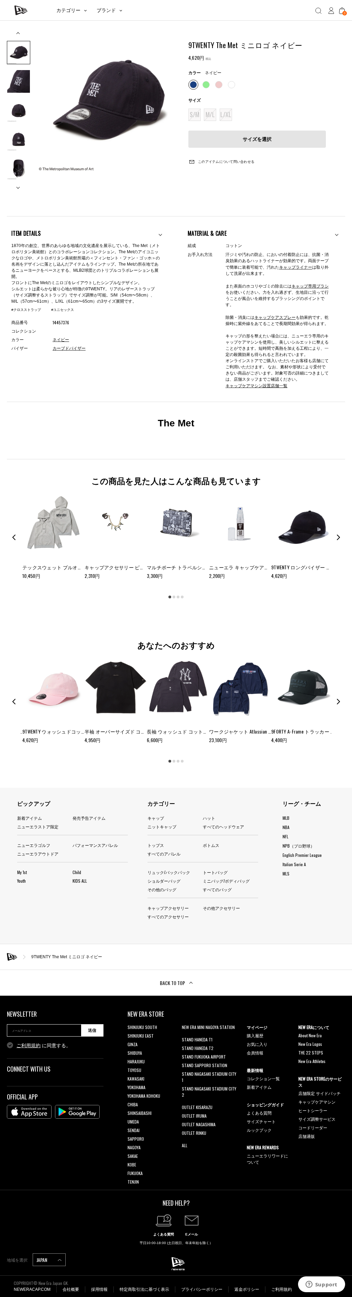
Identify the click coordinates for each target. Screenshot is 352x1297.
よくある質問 (259, 1113)
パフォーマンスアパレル (95, 845)
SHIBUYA (135, 1053)
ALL (184, 1145)
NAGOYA (134, 1147)
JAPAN (42, 1259)
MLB (286, 818)
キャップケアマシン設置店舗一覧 (256, 385)
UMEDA (133, 1122)
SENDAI (134, 1130)
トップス (155, 845)
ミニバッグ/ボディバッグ (226, 881)
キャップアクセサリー (168, 908)
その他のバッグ (161, 889)
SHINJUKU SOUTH (142, 1027)
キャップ (155, 818)
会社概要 (71, 1289)
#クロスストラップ (26, 310)
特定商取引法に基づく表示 (144, 1289)
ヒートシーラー (312, 1110)
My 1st (22, 872)
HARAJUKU (136, 1061)
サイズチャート (261, 1121)
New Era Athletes (312, 1061)
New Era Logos (310, 1044)
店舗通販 (306, 1136)
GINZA (133, 1044)
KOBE (132, 1164)
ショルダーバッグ (163, 881)
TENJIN (133, 1182)
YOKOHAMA (136, 1087)
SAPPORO (136, 1139)
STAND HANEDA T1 (197, 1039)
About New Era (310, 1035)
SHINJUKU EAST (141, 1036)
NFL (285, 836)
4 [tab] (182, 597)
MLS (286, 873)
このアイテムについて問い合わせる (225, 162)
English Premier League (302, 855)
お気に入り (257, 1044)
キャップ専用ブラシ (310, 286)
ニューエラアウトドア (37, 854)
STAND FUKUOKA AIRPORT (204, 1057)
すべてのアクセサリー (168, 916)
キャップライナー (295, 267)
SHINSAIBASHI (140, 1113)
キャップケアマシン (317, 1102)
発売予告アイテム (89, 818)
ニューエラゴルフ (33, 845)
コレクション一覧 (263, 1078)
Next (18, 185)
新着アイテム (29, 818)
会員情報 (255, 1052)
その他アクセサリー (221, 908)
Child (77, 872)
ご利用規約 (28, 1045)
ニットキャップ (161, 826)
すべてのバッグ (217, 889)
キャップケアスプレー (275, 317)
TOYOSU (134, 1070)
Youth (21, 881)
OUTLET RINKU (194, 1133)
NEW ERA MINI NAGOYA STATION (208, 1027)
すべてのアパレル (163, 854)
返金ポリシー (246, 1289)
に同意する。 (43, 1045)
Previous (18, 35)
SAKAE (133, 1156)
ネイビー (61, 339)
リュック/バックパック (168, 872)
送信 (92, 1030)
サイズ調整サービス (317, 1119)
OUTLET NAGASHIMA (199, 1124)
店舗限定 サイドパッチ (319, 1093)
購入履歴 (255, 1035)
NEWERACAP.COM (32, 1289)
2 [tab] (174, 597)
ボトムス (211, 845)
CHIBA (133, 1104)
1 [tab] (169, 597)
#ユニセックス (62, 310)
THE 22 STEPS (310, 1052)
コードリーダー (312, 1127)
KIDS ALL (80, 881)
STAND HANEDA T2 (197, 1048)
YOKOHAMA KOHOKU (144, 1096)
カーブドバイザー (69, 348)
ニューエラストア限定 (37, 826)
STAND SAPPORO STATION (204, 1065)
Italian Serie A (294, 864)
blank (186, 1036)
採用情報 (99, 1289)
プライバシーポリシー (201, 1289)
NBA (286, 827)
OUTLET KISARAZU (197, 1107)
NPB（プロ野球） (299, 846)
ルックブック (259, 1130)
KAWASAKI (136, 1079)
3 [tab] (178, 597)
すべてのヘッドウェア (223, 826)
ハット (209, 818)
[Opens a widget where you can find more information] (321, 1285)
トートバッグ (215, 872)
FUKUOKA (135, 1173)
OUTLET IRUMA (194, 1116)
